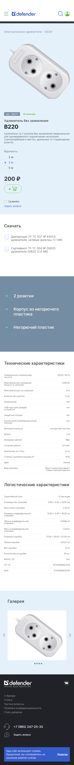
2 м (11, 157)
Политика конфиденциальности (22, 708)
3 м (11, 162)
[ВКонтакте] (66, 683)
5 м (11, 167)
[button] (32, 663)
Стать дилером (13, 712)
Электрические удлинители (23, 31)
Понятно (62, 754)
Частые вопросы (14, 703)
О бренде (9, 695)
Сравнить (13, 201)
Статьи (8, 699)
